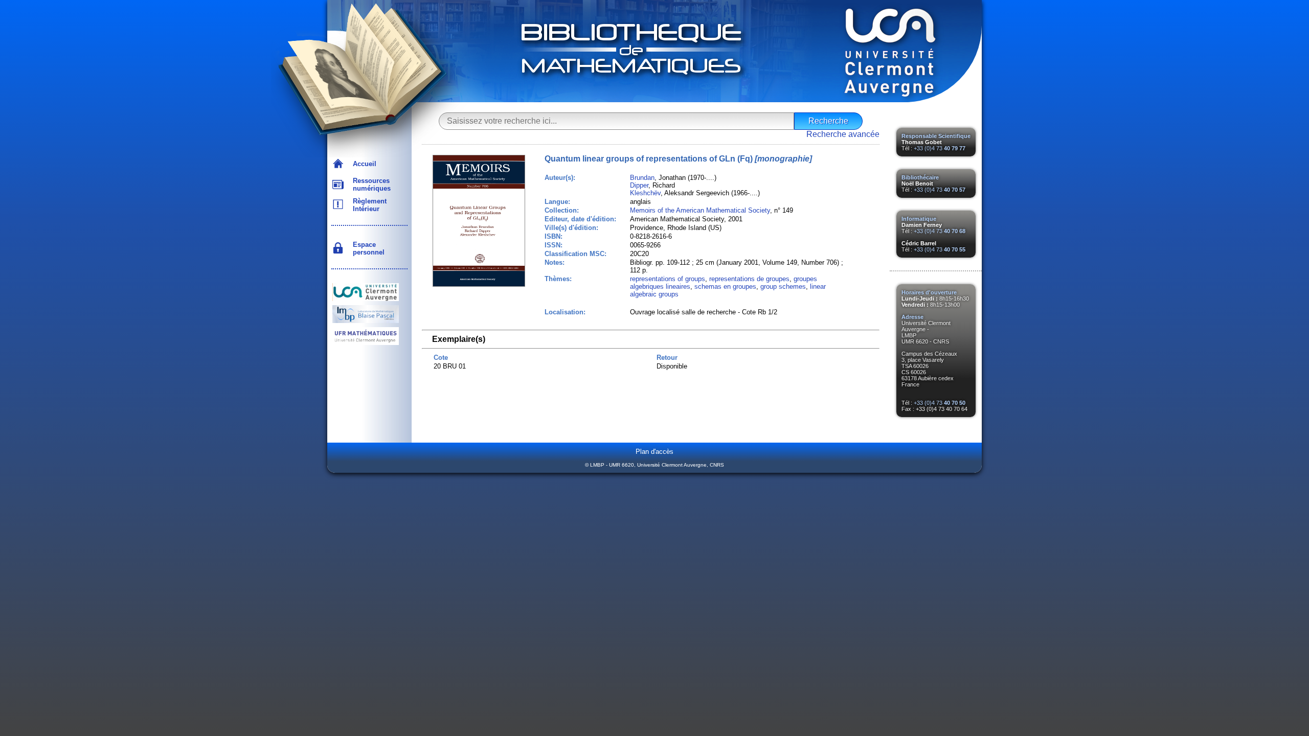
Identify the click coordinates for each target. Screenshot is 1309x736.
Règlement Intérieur (368, 205)
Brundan (642, 177)
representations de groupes (749, 279)
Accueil (362, 164)
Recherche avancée (842, 134)
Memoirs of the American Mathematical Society (700, 210)
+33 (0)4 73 (939, 148)
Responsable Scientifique (936, 136)
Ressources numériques (370, 184)
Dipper (639, 185)
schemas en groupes (725, 286)
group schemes (783, 286)
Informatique (918, 219)
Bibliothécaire (920, 177)
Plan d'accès (654, 451)
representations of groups (667, 279)
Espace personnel (367, 248)
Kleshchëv (645, 193)
